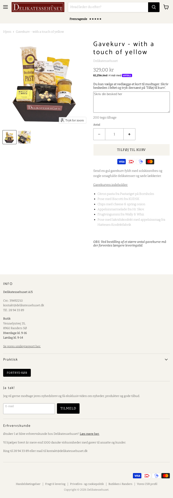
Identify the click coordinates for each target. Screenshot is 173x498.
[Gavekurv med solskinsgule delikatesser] (9, 137)
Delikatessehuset (105, 61)
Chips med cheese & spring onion (121, 204)
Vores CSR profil (147, 484)
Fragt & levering (55, 484)
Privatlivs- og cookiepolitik (87, 484)
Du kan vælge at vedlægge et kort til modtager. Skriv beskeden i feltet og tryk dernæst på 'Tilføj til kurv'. (130, 86)
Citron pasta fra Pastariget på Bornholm (125, 194)
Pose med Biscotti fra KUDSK (118, 199)
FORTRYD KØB (17, 372)
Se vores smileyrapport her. (22, 346)
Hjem (7, 32)
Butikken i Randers (120, 484)
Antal (96, 124)
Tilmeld (68, 408)
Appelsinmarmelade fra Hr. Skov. (121, 209)
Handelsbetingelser (28, 484)
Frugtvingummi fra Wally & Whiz (120, 214)
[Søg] (153, 7)
